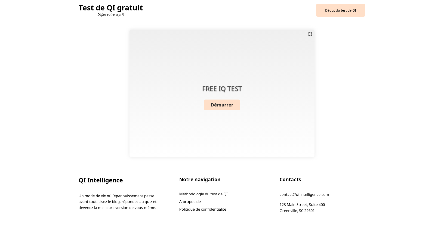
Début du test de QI (340, 10)
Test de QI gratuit (111, 7)
